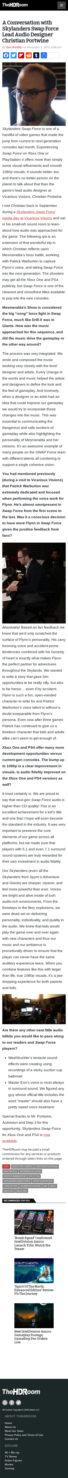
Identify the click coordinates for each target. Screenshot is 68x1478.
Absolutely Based (22, 1166)
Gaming (9, 1468)
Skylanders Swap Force (17, 1180)
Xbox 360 (8, 1190)
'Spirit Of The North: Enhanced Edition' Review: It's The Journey (34, 1290)
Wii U (53, 1185)
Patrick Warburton (15, 1176)
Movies (9, 1464)
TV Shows (11, 1456)
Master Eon (10, 1171)
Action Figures (13, 1460)
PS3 (30, 1176)
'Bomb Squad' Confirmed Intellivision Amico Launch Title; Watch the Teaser (33, 1243)
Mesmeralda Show (30, 1171)
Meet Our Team (14, 1430)
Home (8, 1423)
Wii (45, 1185)
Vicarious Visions (30, 1185)
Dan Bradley (14, 47)
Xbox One (21, 1190)
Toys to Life (10, 1185)
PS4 (37, 1176)
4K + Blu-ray (12, 1452)
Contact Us (11, 1438)
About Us (10, 1427)
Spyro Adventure (42, 1180)
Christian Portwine (46, 1166)
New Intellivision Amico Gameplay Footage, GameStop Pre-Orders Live (32, 1337)
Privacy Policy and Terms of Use (24, 1434)
